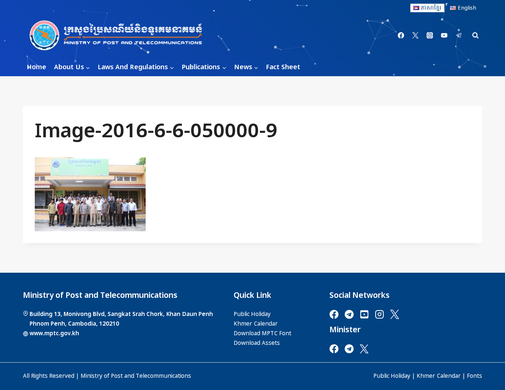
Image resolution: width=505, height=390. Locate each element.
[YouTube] (444, 35)
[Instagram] (430, 35)
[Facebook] (401, 35)
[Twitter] (415, 35)
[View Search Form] (475, 35)
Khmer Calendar (439, 376)
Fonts (474, 376)
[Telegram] (459, 35)
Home (36, 67)
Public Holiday (391, 376)
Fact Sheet (283, 67)
